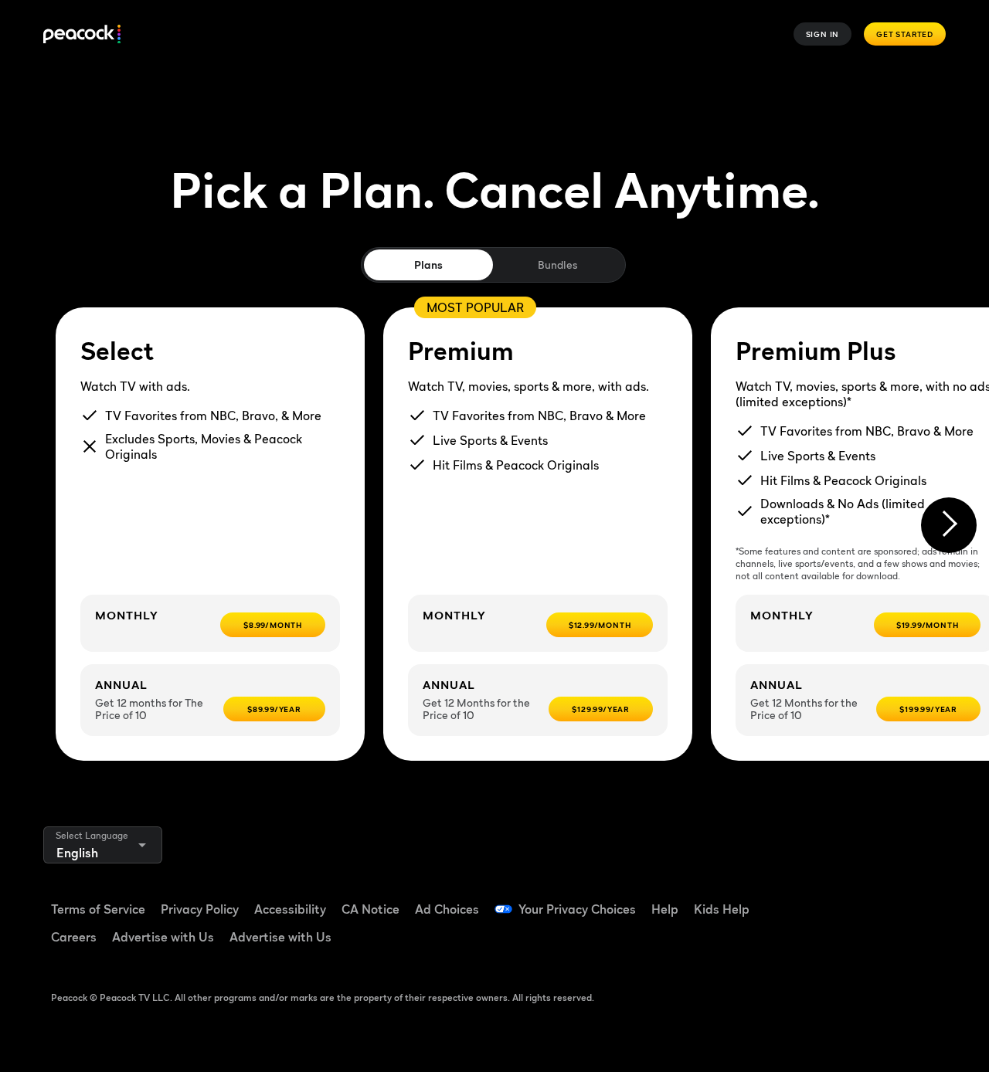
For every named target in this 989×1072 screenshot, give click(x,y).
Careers (74, 937)
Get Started (904, 34)
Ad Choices (447, 909)
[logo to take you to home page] (82, 34)
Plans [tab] (428, 264)
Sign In (823, 34)
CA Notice (370, 909)
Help (664, 909)
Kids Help (721, 909)
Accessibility (290, 909)
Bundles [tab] (557, 264)
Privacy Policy (200, 909)
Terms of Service (98, 909)
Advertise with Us (163, 937)
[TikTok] (856, 899)
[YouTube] (896, 899)
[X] (856, 943)
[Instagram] (816, 943)
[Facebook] (816, 899)
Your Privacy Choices (577, 909)
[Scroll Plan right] (949, 525)
